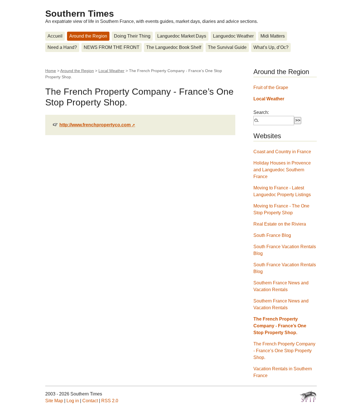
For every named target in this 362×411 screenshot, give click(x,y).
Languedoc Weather (233, 36)
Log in (72, 400)
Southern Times (79, 13)
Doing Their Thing (132, 36)
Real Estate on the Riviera (279, 224)
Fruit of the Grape (270, 87)
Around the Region (88, 36)
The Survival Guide (227, 47)
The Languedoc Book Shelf (173, 47)
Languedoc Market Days (181, 36)
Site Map (54, 400)
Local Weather (111, 70)
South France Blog (272, 235)
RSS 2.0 (109, 400)
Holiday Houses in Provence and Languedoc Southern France (282, 170)
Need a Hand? (62, 47)
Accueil (55, 36)
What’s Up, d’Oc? (270, 47)
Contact (90, 400)
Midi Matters (272, 36)
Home (50, 70)
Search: (261, 112)
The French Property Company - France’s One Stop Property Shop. (279, 326)
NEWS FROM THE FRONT (111, 47)
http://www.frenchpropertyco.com (95, 124)
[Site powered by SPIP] (308, 396)
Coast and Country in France (282, 151)
